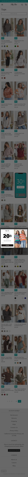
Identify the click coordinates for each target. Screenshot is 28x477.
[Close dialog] (26, 230)
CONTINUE (7, 245)
